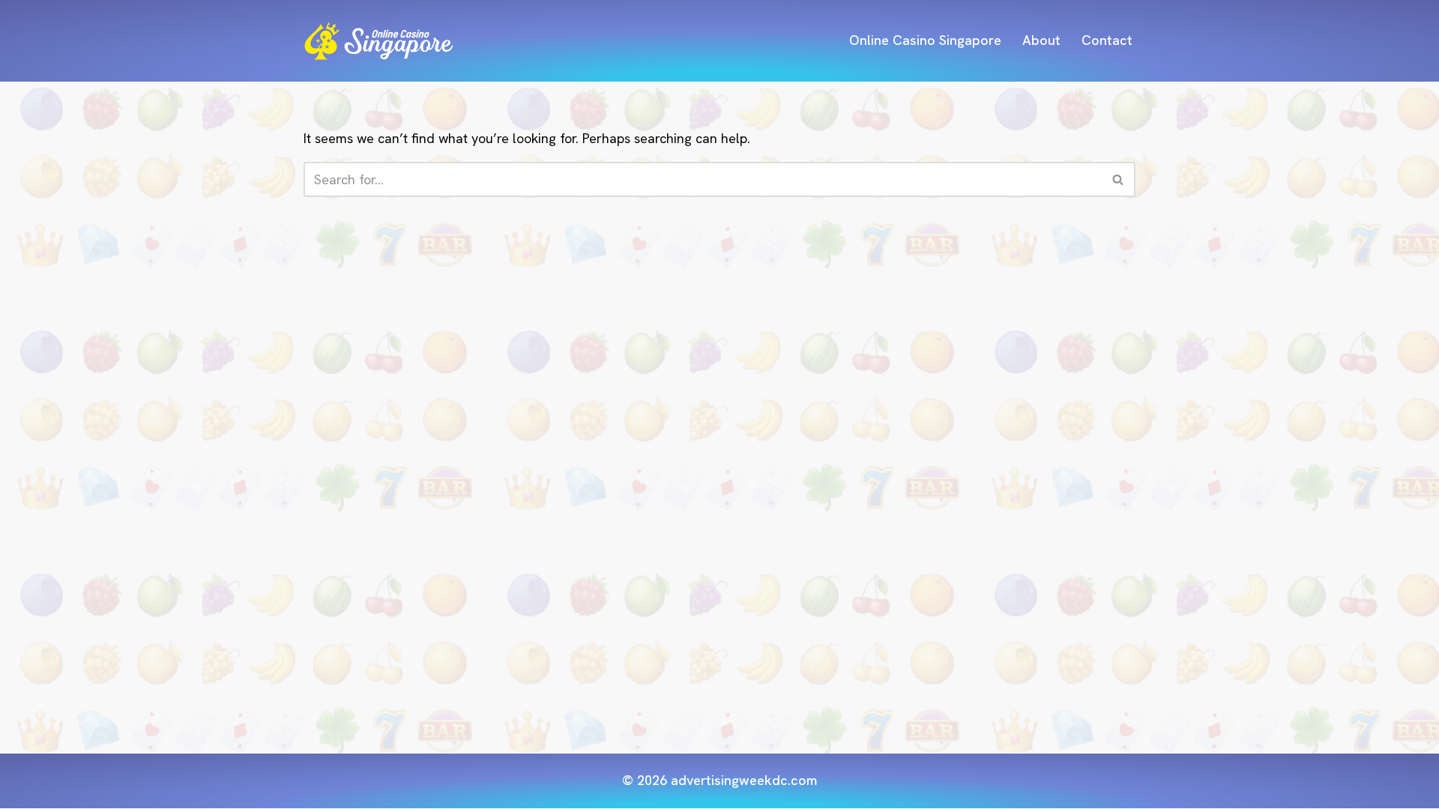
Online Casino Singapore (925, 40)
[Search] (1118, 179)
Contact (1106, 40)
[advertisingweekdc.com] (378, 41)
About (1041, 40)
